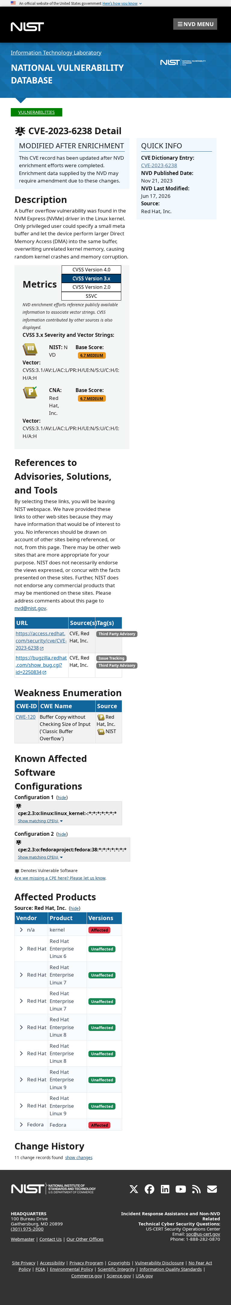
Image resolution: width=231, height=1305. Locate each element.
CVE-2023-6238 (159, 165)
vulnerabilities (36, 112)
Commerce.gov (86, 1276)
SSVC (91, 296)
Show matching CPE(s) (38, 820)
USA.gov (144, 1276)
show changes (78, 1157)
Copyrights (119, 1263)
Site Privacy (23, 1263)
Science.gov (119, 1276)
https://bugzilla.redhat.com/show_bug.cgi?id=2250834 (41, 664)
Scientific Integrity (116, 1269)
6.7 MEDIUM (91, 355)
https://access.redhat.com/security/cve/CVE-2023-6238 (41, 640)
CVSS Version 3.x (91, 278)
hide (62, 797)
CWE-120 (25, 717)
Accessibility (52, 1263)
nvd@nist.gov (30, 608)
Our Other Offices (84, 1239)
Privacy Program (86, 1263)
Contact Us (50, 1239)
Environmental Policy (71, 1269)
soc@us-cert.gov (203, 1234)
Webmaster (23, 1239)
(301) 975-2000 (27, 1229)
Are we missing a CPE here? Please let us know (59, 878)
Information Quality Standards (171, 1269)
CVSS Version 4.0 (91, 269)
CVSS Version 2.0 (91, 287)
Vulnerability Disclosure (159, 1263)
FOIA (40, 1269)
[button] (195, 24)
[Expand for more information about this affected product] (21, 930)
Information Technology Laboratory (56, 52)
